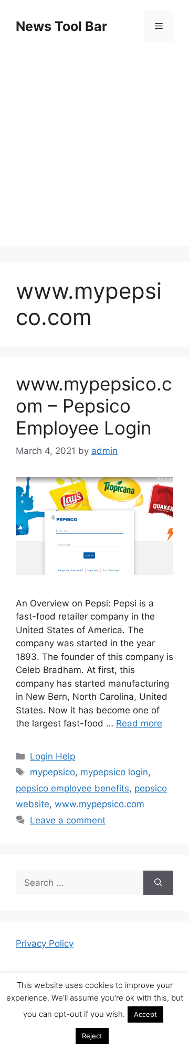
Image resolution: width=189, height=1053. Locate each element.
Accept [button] (145, 1014)
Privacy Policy (45, 943)
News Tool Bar (61, 26)
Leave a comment (68, 820)
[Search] (158, 883)
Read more (139, 723)
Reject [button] (92, 1036)
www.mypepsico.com (99, 804)
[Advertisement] (94, 152)
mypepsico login (114, 772)
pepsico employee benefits (72, 788)
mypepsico (52, 772)
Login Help (52, 756)
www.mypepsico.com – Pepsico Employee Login (94, 406)
